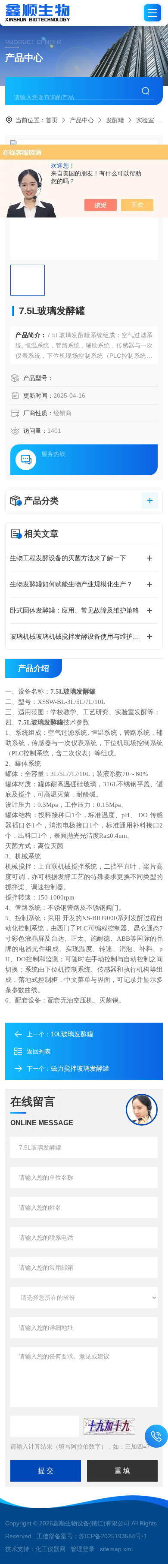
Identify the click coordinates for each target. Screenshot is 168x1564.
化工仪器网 (50, 1549)
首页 (52, 120)
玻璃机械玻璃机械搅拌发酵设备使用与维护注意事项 (84, 636)
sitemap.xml (116, 1549)
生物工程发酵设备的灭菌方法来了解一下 (68, 558)
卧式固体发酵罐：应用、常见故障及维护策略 (74, 610)
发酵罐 (115, 120)
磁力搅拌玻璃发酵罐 (80, 1068)
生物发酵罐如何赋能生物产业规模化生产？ (71, 584)
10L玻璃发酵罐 (72, 1034)
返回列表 (39, 1051)
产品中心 (82, 120)
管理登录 (83, 1549)
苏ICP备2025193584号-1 (113, 1536)
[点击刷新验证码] (109, 1426)
